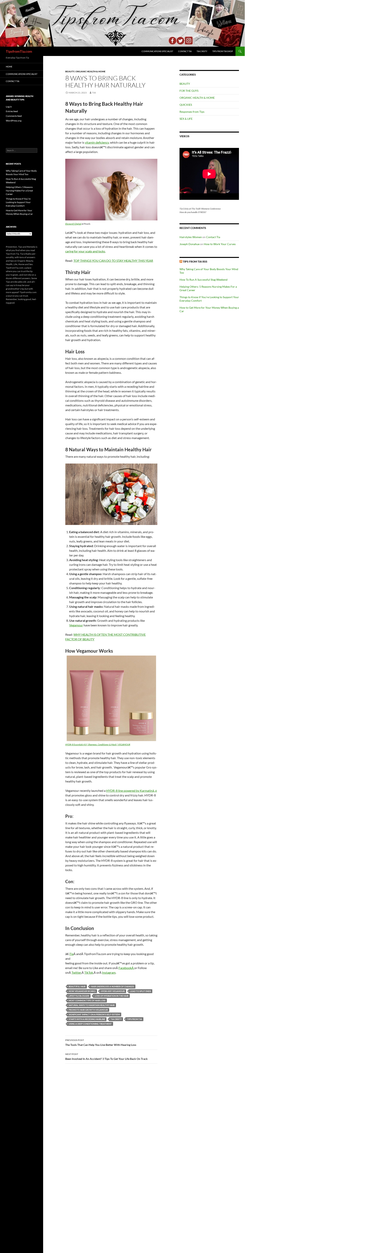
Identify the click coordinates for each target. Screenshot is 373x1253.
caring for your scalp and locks (85, 251)
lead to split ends (140, 991)
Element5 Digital (73, 223)
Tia (94, 92)
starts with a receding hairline (87, 1019)
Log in (9, 106)
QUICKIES (186, 104)
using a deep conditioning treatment (90, 1023)
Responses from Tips (192, 111)
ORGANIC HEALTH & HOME (90, 71)
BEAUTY (69, 71)
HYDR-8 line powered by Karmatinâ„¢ (131, 790)
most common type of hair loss (87, 1000)
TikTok (88, 972)
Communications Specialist (157, 51)
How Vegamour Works (82, 991)
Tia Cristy (202, 51)
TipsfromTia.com (19, 51)
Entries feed (12, 111)
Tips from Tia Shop (222, 51)
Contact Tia (185, 51)
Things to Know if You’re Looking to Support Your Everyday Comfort (18, 202)
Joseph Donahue (190, 244)
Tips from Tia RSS (195, 261)
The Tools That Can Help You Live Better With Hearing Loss (100, 1042)
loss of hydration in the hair (111, 996)
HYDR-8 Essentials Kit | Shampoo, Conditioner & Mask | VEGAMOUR (97, 744)
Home (9, 66)
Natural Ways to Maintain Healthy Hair (92, 1005)
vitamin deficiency (97, 142)
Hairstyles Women (191, 237)
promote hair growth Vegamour (88, 1010)
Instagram (109, 972)
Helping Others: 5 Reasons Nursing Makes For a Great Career (19, 191)
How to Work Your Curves (220, 244)
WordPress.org (13, 120)
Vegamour (76, 625)
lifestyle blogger (79, 996)
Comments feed (14, 115)
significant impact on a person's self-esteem (94, 1014)
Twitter (76, 972)
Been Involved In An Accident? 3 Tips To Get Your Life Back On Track (106, 1056)
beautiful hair (77, 986)
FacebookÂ (126, 968)
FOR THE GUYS (189, 90)
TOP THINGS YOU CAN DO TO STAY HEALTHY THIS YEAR (113, 260)
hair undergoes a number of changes (112, 986)
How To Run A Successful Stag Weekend (203, 279)
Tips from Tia (134, 1019)
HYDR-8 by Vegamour (113, 991)
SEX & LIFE (186, 118)
